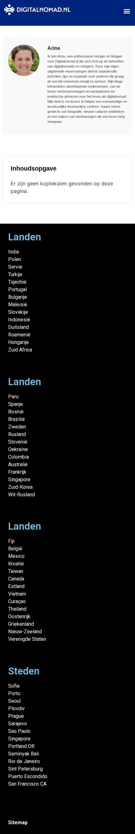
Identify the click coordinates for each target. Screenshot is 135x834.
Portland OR (21, 746)
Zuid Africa (20, 350)
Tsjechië (17, 282)
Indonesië (19, 320)
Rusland (17, 434)
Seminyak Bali (23, 754)
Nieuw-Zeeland (25, 632)
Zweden (17, 427)
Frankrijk (17, 472)
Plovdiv (16, 708)
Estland (16, 586)
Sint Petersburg (25, 769)
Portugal (17, 289)
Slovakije (18, 312)
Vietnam (17, 594)
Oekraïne (18, 449)
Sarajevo (17, 724)
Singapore (19, 479)
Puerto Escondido (27, 776)
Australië (18, 464)
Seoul (14, 701)
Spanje (15, 404)
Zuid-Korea (20, 487)
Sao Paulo (19, 731)
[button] (127, 11)
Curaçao (17, 601)
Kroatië (16, 564)
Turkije (15, 274)
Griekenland (21, 624)
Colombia (18, 457)
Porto (14, 693)
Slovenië (17, 442)
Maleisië (17, 305)
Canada (16, 579)
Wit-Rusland (21, 495)
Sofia (13, 686)
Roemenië (19, 335)
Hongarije (18, 342)
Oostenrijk (19, 616)
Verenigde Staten (27, 639)
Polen (14, 259)
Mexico (16, 556)
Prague (16, 716)
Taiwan (15, 571)
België (15, 549)
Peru (13, 397)
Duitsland (18, 327)
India (13, 252)
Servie (15, 267)
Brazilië (16, 419)
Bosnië (16, 412)
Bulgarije (17, 297)
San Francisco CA (27, 784)
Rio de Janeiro (24, 761)
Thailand (17, 609)
